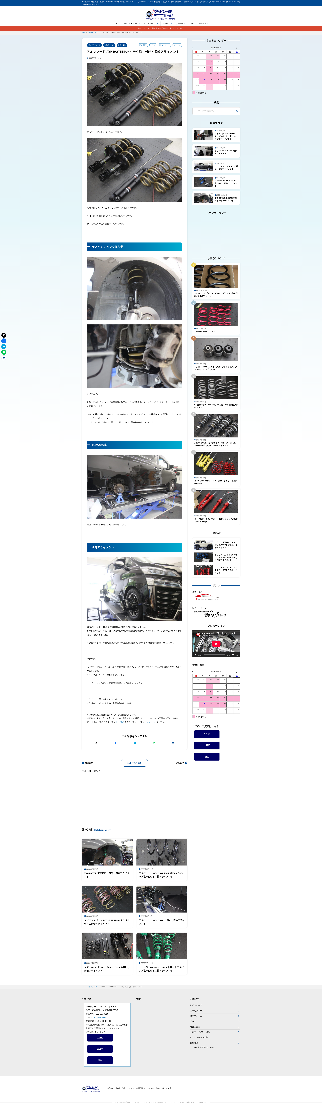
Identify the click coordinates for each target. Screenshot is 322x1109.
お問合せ (179, 24)
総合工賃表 (195, 1027)
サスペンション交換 (199, 1037)
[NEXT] (237, 48)
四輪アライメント (131, 24)
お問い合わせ (151, 722)
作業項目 (166, 24)
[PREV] (194, 48)
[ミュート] (233, 655)
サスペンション (150, 24)
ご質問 (207, 745)
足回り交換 (122, 45)
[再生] (195, 655)
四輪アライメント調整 (200, 1032)
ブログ (192, 24)
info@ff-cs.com (100, 1017)
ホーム (116, 24)
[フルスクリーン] (237, 655)
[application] (216, 643)
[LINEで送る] (153, 743)
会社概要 (202, 24)
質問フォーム (196, 1016)
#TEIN (153, 45)
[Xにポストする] (96, 743)
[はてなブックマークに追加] (134, 743)
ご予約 (207, 734)
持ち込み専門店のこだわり (204, 1047)
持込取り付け (109, 45)
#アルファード (164, 45)
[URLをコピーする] (172, 743)
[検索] (237, 111)
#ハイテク (177, 45)
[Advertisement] (134, 796)
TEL (207, 757)
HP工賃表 (119, 722)
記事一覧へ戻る (135, 763)
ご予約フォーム (197, 1011)
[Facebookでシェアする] (115, 743)
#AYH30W (142, 45)
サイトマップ (196, 1005)
